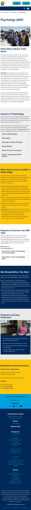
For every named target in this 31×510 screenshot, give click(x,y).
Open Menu (28, 8)
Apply (16, 3)
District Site (16, 472)
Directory (15, 445)
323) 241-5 (7, 386)
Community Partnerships (15, 451)
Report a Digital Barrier (15, 474)
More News (13, 400)
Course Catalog (5, 243)
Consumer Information (15, 462)
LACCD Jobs (15, 476)
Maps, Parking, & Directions (15, 440)
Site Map (24, 507)
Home (1, 12)
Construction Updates (15, 443)
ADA (15, 458)
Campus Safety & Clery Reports (15, 460)
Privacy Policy (16, 507)
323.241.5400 (15, 423)
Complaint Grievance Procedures (15, 464)
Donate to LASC (15, 449)
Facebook (10, 406)
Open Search (24, 8)
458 (11, 386)
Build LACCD (15, 478)
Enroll (26, 3)
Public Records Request (15, 481)
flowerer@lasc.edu (8, 388)
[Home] (3, 3)
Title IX (15, 466)
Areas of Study (13, 12)
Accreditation (15, 438)
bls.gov (21, 129)
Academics (5, 12)
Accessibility (15, 457)
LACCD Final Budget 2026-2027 (15, 397)
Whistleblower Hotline (15, 483)
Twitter (17, 406)
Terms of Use (7, 507)
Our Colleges (15, 479)
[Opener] (29, 407)
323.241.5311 (15, 434)
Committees (15, 442)
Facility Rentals (15, 453)
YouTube (21, 406)
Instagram (14, 406)
